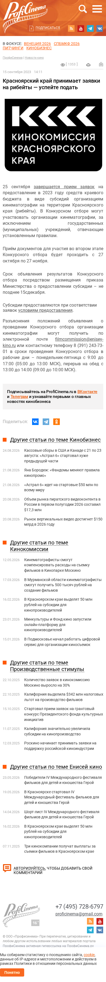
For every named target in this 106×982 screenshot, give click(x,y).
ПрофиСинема (13, 57)
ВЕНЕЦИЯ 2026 (37, 43)
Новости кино (34, 57)
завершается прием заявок (64, 186)
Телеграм (19, 396)
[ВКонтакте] (35, 421)
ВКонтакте (87, 391)
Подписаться (48, 28)
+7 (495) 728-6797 (79, 906)
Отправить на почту (101, 64)
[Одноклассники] (56, 421)
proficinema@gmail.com (78, 914)
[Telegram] (46, 421)
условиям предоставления (45, 310)
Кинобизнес (39, 48)
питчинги (13, 48)
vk (99, 28)
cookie (89, 955)
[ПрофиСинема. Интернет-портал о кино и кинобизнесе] (25, 11)
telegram (90, 28)
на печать (88, 65)
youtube (80, 28)
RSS (71, 28)
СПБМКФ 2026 (67, 43)
